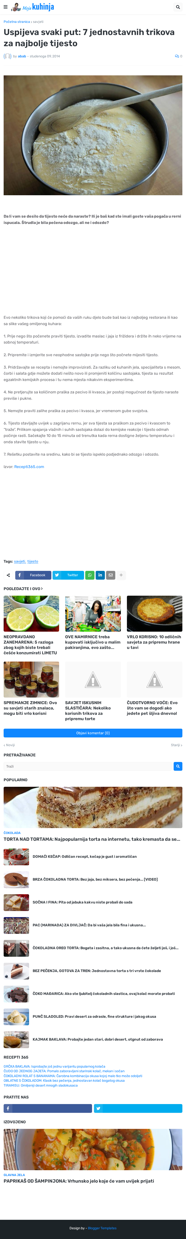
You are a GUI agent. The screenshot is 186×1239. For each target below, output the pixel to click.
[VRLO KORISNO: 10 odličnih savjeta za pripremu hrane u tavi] (154, 614)
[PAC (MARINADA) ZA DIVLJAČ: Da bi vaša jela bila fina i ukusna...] (16, 925)
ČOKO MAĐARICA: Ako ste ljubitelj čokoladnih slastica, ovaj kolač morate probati (104, 993)
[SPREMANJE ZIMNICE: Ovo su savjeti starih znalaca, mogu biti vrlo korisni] (31, 680)
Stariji (175, 745)
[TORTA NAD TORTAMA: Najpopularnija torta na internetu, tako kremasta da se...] (93, 807)
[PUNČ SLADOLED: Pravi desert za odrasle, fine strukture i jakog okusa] (16, 1017)
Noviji (10, 745)
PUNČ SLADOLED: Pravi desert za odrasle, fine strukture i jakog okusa (94, 1016)
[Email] (110, 575)
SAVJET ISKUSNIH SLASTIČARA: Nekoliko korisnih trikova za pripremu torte (88, 710)
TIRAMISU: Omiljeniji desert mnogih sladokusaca (41, 1085)
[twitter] (138, 1108)
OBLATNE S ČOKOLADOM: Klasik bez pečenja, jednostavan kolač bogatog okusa (64, 1081)
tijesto (32, 562)
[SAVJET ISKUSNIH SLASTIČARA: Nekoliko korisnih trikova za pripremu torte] (93, 680)
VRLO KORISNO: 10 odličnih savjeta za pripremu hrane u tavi (154, 642)
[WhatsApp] (89, 575)
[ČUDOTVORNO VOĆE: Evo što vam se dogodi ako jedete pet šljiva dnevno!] (154, 680)
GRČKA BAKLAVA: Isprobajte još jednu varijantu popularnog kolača (54, 1066)
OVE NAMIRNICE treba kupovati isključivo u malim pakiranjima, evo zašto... (92, 642)
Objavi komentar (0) (93, 733)
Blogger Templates (102, 1228)
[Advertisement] (93, 272)
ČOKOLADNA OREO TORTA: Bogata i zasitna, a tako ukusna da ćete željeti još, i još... (105, 948)
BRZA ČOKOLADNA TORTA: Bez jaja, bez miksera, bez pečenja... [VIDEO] (95, 879)
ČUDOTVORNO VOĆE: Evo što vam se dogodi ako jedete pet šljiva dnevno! (152, 708)
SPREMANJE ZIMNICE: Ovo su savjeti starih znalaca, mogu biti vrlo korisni (30, 708)
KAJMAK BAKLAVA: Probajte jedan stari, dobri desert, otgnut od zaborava (98, 1039)
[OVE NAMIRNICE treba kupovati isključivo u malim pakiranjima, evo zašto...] (93, 614)
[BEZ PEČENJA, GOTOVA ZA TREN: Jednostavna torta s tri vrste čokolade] (16, 971)
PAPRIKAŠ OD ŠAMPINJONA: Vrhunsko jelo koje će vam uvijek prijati (79, 1181)
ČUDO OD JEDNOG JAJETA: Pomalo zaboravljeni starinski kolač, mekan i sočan (64, 1071)
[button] (5, 7)
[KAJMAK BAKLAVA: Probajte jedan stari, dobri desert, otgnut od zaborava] (16, 1039)
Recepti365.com (29, 466)
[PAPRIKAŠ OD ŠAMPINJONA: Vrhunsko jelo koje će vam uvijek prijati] (93, 1149)
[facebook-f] (48, 1108)
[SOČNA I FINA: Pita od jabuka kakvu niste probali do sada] (16, 902)
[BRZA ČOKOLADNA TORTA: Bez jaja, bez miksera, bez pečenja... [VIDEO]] (16, 879)
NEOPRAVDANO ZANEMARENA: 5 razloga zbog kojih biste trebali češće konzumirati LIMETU (30, 644)
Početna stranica (17, 22)
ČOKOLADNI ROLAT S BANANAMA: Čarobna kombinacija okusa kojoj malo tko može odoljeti (73, 1076)
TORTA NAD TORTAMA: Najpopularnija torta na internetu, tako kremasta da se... (92, 839)
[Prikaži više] (121, 575)
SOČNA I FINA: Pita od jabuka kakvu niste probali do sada (82, 902)
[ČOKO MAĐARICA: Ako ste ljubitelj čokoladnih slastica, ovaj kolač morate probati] (16, 994)
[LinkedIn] (100, 575)
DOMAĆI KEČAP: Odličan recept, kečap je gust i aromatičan (85, 856)
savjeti (38, 22)
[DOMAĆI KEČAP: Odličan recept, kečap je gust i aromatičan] (16, 857)
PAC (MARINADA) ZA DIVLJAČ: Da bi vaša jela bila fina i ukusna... (89, 925)
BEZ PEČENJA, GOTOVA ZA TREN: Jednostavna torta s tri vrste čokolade (97, 971)
